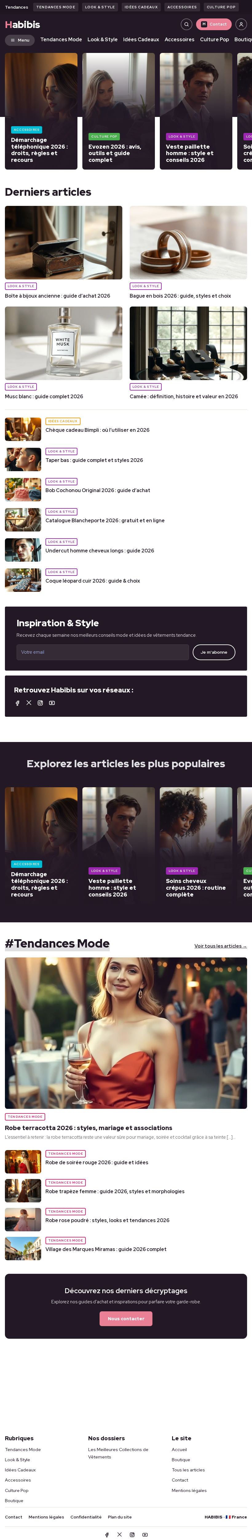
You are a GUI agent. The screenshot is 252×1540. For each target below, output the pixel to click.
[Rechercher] (186, 24)
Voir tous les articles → (221, 946)
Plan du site (120, 1517)
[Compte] (241, 24)
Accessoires (182, 7)
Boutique (14, 1500)
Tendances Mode (55, 7)
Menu (23, 40)
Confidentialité (86, 1517)
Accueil (179, 1449)
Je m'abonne (214, 652)
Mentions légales (189, 1490)
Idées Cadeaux (141, 7)
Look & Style (100, 7)
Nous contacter (126, 1318)
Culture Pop (221, 7)
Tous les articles (188, 1470)
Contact (215, 24)
